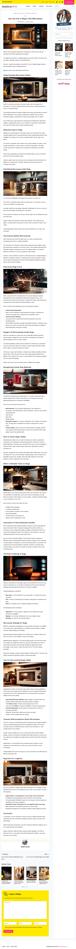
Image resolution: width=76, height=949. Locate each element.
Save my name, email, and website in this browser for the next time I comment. (23, 927)
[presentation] (59, 47)
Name (6, 923)
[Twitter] (59, 2)
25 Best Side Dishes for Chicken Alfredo (58, 54)
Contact (43, 1)
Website (36, 923)
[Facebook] (57, 2)
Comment (7, 902)
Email (21, 923)
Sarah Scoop (21, 21)
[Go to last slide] (2, 876)
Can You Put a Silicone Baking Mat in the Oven (12, 857)
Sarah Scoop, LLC (63, 946)
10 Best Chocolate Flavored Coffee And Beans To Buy (19, 882)
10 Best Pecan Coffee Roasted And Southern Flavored (6, 882)
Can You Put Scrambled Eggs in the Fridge (37, 856)
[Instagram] (62, 2)
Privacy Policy (52, 1)
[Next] (48, 876)
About (47, 1)
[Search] (70, 34)
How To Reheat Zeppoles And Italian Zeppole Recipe (43, 882)
